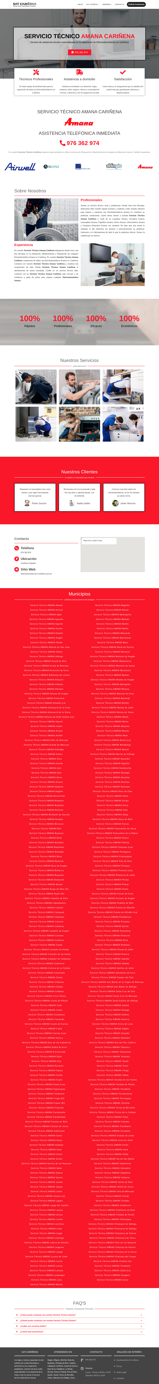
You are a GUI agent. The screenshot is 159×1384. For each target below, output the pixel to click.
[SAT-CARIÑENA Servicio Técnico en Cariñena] (24, 4)
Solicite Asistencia (136, 4)
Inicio (80, 4)
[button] (98, 4)
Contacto (119, 4)
